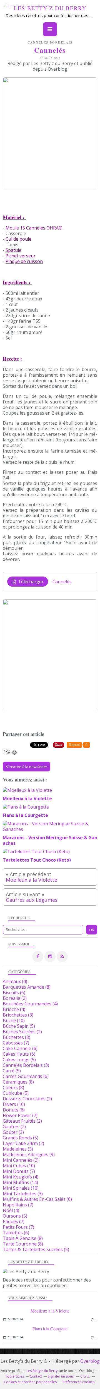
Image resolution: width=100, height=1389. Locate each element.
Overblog (90, 1361)
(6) (14, 992)
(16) (14, 1104)
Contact (36, 1376)
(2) (15, 998)
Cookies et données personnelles (30, 1382)
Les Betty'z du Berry (50, 8)
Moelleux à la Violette (50, 1311)
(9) (29, 1154)
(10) (14, 1020)
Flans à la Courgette (50, 1328)
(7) (16, 1043)
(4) (15, 981)
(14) (20, 1182)
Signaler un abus (61, 1376)
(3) (18, 1015)
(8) (27, 987)
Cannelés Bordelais (50, 42)
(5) (19, 1026)
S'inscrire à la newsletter (26, 766)
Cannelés (62, 581)
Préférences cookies (78, 1382)
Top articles (14, 1376)
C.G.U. (85, 1376)
